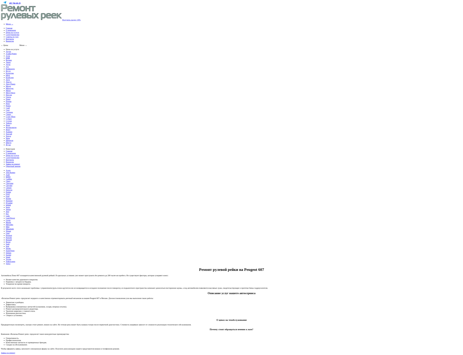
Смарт (8, 114)
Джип (8, 62)
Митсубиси (10, 93)
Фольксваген (11, 127)
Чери (8, 138)
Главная (9, 28)
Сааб (8, 108)
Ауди (8, 56)
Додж (8, 65)
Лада (8, 80)
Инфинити (10, 69)
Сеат (8, 110)
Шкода (8, 143)
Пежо (8, 99)
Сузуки (9, 121)
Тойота (9, 123)
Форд (8, 130)
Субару (9, 119)
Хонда (8, 136)
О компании (11, 30)
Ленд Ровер (10, 84)
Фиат (8, 125)
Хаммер (9, 132)
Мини (8, 91)
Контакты (10, 39)
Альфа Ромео (11, 54)
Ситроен (9, 112)
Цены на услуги (12, 32)
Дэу (7, 67)
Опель (8, 97)
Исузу (8, 71)
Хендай (9, 134)
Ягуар (8, 145)
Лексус (9, 82)
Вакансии (10, 41)
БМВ (8, 58)
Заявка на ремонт (13, 164)
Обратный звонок (13, 166)
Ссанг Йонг (11, 117)
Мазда (8, 86)
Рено (8, 104)
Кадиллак (10, 73)
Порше (8, 101)
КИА (8, 75)
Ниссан (9, 95)
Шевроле (9, 140)
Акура (8, 52)
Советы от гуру (12, 37)
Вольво (9, 60)
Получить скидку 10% (71, 20)
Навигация (10, 149)
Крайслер (10, 78)
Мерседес (10, 88)
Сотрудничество (12, 35)
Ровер (8, 106)
